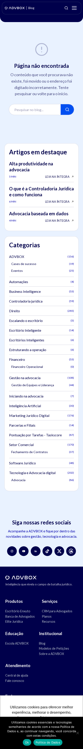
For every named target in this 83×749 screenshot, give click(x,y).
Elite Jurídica (14, 621)
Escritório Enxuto (17, 611)
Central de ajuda (16, 675)
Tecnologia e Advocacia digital (41, 473)
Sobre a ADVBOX (51, 654)
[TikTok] (47, 551)
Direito (41, 311)
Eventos (42, 270)
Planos (47, 616)
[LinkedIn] (36, 551)
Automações (41, 282)
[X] (59, 551)
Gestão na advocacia (41, 378)
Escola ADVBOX (17, 643)
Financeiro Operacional (42, 367)
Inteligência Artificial (41, 406)
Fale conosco (14, 681)
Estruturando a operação (41, 350)
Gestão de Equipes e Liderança (42, 385)
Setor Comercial (41, 445)
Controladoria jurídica (41, 301)
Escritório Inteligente (41, 330)
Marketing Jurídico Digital (41, 415)
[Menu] (74, 7)
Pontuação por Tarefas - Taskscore (41, 435)
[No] (77, 733)
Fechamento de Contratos (42, 452)
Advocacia (42, 480)
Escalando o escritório (41, 320)
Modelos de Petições (54, 648)
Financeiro (41, 359)
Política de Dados (48, 742)
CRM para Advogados (57, 611)
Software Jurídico (41, 463)
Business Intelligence (41, 291)
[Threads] (71, 551)
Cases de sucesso (42, 264)
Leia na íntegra (57, 176)
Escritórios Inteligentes (41, 340)
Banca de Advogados (20, 616)
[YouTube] (24, 551)
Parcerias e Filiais (41, 425)
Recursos (48, 621)
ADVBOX (41, 256)
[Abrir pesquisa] (66, 8)
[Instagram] (12, 551)
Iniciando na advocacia (41, 396)
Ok (27, 742)
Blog (42, 643)
